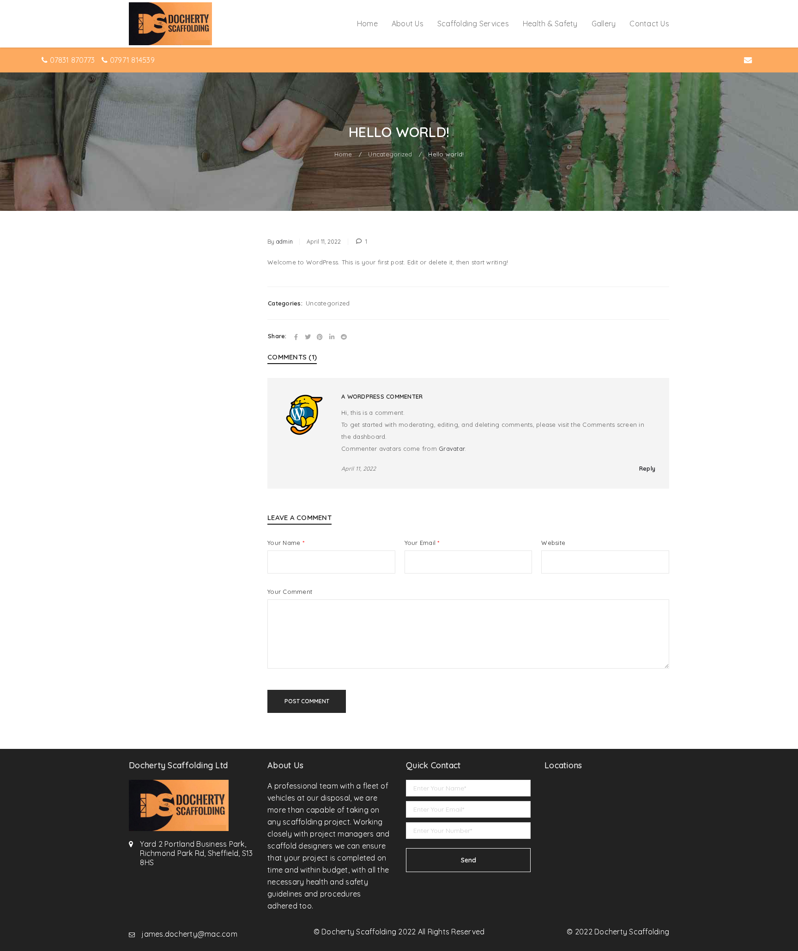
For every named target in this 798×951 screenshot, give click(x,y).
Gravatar (452, 448)
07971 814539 (132, 60)
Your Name (285, 542)
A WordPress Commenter (382, 396)
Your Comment (289, 591)
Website (553, 542)
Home (343, 154)
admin (284, 241)
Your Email (422, 542)
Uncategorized (390, 154)
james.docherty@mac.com (189, 934)
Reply (647, 468)
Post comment (306, 701)
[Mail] (748, 60)
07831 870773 (72, 60)
